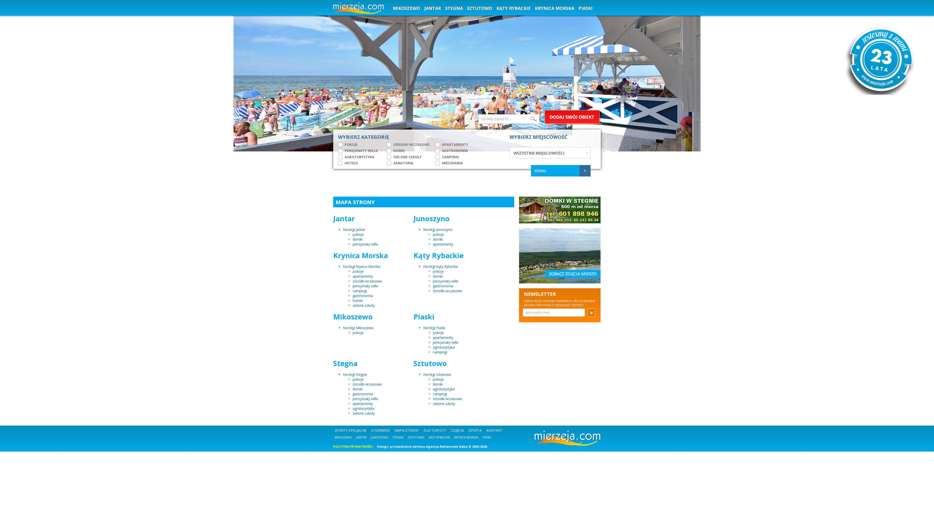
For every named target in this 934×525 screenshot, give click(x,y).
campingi (360, 291)
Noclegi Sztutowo (437, 374)
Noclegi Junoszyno (437, 229)
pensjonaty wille (365, 244)
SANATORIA (402, 163)
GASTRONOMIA (454, 150)
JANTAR (432, 8)
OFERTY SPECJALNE (351, 430)
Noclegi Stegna (355, 374)
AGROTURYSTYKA (359, 157)
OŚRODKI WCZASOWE (411, 144)
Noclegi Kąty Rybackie (440, 266)
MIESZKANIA (452, 163)
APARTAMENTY (454, 144)
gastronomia (363, 295)
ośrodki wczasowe (367, 281)
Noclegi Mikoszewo (358, 327)
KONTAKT (494, 430)
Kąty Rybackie (439, 437)
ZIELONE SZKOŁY (407, 157)
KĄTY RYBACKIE (513, 8)
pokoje (358, 234)
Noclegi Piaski (434, 327)
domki (357, 239)
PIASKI (585, 8)
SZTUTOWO (479, 8)
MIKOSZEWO (406, 8)
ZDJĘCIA (457, 430)
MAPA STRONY (407, 430)
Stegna (398, 437)
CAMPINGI (450, 157)
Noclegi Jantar (354, 229)
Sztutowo (416, 437)
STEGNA (454, 8)
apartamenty (443, 244)
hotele (358, 300)
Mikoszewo (343, 437)
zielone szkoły (364, 305)
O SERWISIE (380, 430)
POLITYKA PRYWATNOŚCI (353, 446)
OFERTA (475, 430)
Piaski (487, 437)
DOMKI (398, 150)
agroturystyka (444, 347)
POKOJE (351, 144)
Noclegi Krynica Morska (361, 266)
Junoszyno (379, 437)
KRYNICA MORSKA (554, 8)
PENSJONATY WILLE (361, 150)
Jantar (361, 437)
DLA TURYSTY (434, 430)
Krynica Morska (466, 437)
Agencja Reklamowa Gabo (447, 446)
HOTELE (351, 163)
